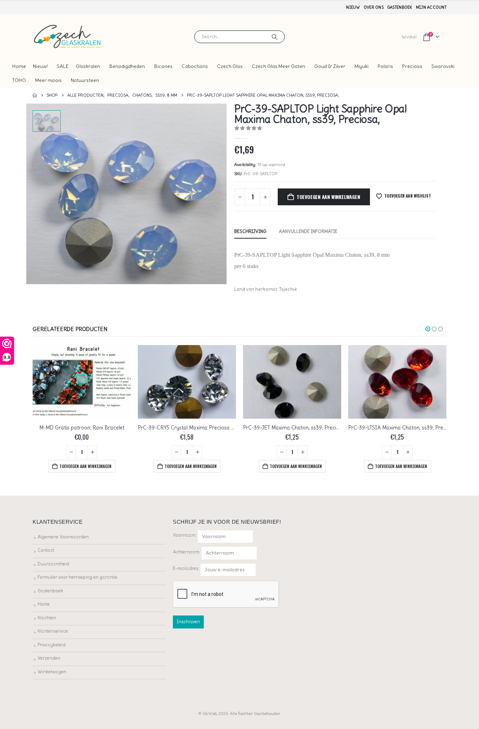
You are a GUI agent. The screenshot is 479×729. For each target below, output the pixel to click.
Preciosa (412, 66)
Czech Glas (230, 66)
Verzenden (49, 658)
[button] (428, 329)
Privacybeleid (52, 645)
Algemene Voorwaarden (63, 537)
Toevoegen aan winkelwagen (328, 196)
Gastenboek (399, 7)
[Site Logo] (68, 36)
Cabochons (195, 66)
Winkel (409, 37)
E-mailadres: (186, 568)
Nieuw (353, 7)
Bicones (163, 66)
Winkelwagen (52, 672)
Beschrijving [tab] (250, 231)
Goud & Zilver (329, 66)
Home (19, 66)
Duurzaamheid (53, 564)
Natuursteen (85, 80)
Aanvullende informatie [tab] (308, 231)
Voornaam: (184, 535)
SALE (63, 66)
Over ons (374, 7)
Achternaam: (186, 552)
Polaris (385, 66)
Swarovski (442, 66)
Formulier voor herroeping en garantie (77, 577)
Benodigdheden (127, 66)
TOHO (19, 80)
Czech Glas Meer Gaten (278, 66)
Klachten (47, 618)
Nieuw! (40, 66)
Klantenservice (53, 631)
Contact (46, 550)
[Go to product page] (82, 382)
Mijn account (431, 7)
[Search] (274, 37)
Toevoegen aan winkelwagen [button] (85, 466)
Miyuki (362, 66)
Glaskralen (88, 66)
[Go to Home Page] (35, 95)
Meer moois (48, 80)
